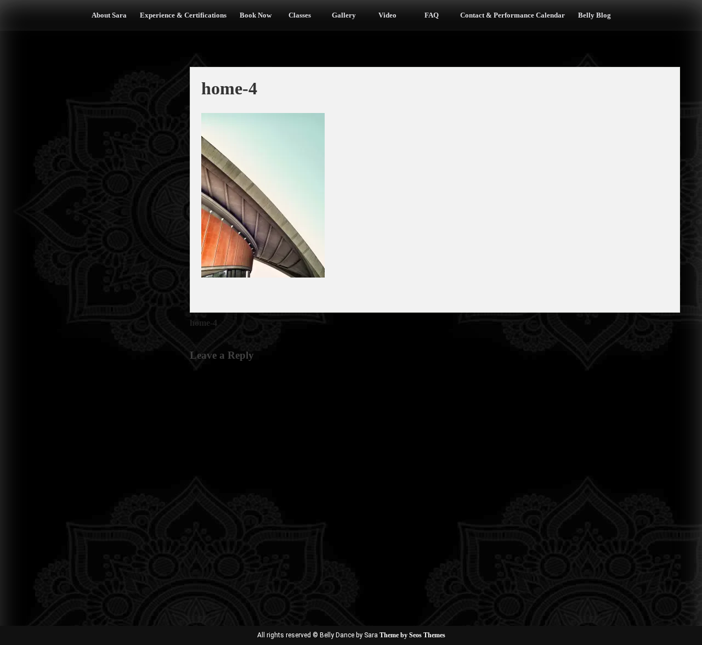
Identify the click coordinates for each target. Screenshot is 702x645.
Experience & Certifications (183, 15)
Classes (299, 15)
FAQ (431, 15)
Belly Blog (594, 15)
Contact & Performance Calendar (512, 15)
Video (387, 15)
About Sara (109, 15)
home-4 (203, 322)
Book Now (255, 15)
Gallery (344, 15)
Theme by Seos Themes (412, 635)
